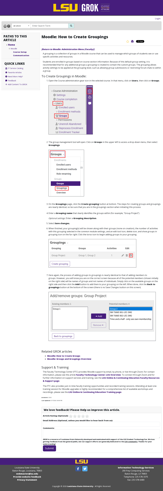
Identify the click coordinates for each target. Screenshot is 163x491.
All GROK (17, 26)
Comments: (48, 428)
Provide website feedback (27, 476)
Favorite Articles (14, 72)
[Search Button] (71, 25)
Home (11, 44)
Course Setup (19, 52)
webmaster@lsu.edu (27, 473)
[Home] (5, 26)
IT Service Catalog (15, 68)
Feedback (11, 80)
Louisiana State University (80, 486)
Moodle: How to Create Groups (63, 356)
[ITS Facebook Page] (78, 468)
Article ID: (45, 397)
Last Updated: (46, 400)
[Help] (8, 26)
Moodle (14, 48)
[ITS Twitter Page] (85, 468)
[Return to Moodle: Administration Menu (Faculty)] (68, 49)
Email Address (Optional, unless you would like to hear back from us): (78, 420)
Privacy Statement (27, 479)
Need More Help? (15, 76)
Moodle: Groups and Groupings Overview (69, 359)
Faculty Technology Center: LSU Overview (98, 374)
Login (157, 18)
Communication (21, 55)
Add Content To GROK (17, 84)
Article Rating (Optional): (55, 415)
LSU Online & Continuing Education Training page (94, 392)
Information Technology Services (136, 467)
